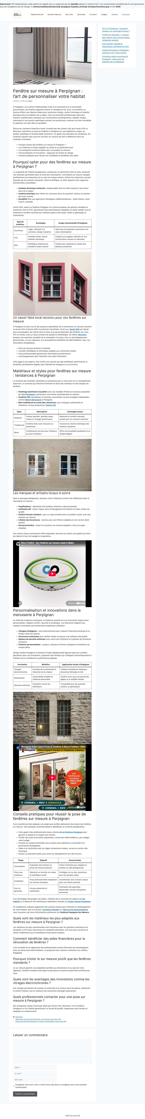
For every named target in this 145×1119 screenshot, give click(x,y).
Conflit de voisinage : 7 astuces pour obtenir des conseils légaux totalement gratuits (116, 37)
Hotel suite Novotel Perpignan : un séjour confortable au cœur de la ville (40, 1021)
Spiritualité (81, 14)
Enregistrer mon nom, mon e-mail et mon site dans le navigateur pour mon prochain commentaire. (51, 1086)
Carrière (115, 14)
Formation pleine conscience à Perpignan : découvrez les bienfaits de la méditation (115, 59)
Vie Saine (93, 14)
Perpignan (126, 14)
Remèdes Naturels (54, 14)
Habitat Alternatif (37, 14)
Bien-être (69, 14)
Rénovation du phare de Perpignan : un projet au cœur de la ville (38, 1019)
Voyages (104, 14)
